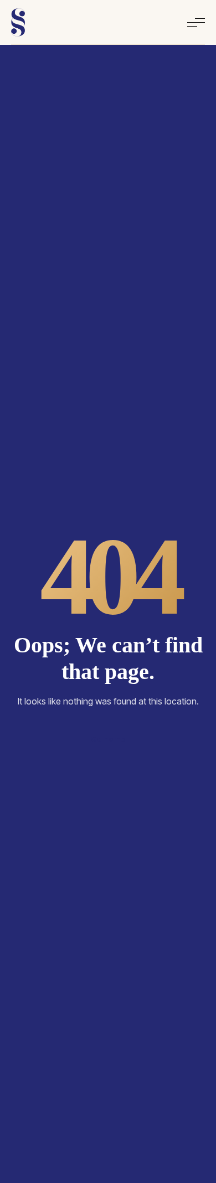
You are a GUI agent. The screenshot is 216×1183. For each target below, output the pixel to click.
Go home (108, 738)
